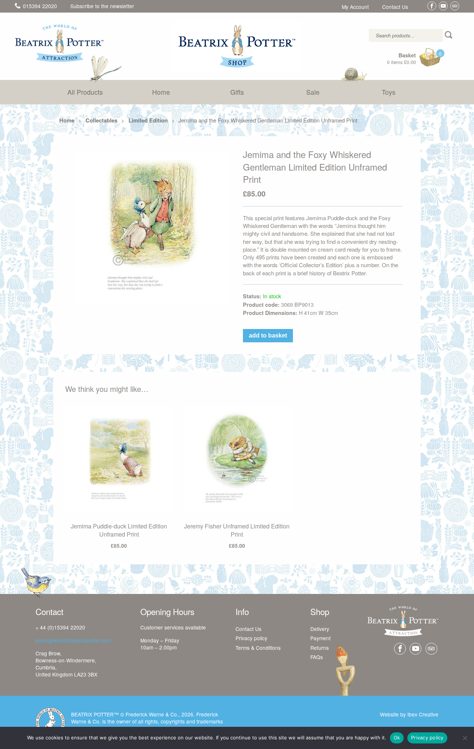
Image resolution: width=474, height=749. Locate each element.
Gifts (237, 92)
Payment (320, 638)
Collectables (101, 120)
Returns (319, 648)
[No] (464, 738)
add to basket (268, 335)
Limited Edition (148, 120)
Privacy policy (251, 638)
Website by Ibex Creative (409, 714)
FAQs (316, 657)
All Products (85, 92)
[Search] (449, 35)
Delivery (319, 629)
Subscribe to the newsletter (102, 6)
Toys (388, 92)
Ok (397, 737)
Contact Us (395, 7)
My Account (355, 7)
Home (161, 92)
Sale (313, 92)
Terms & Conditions (258, 648)
